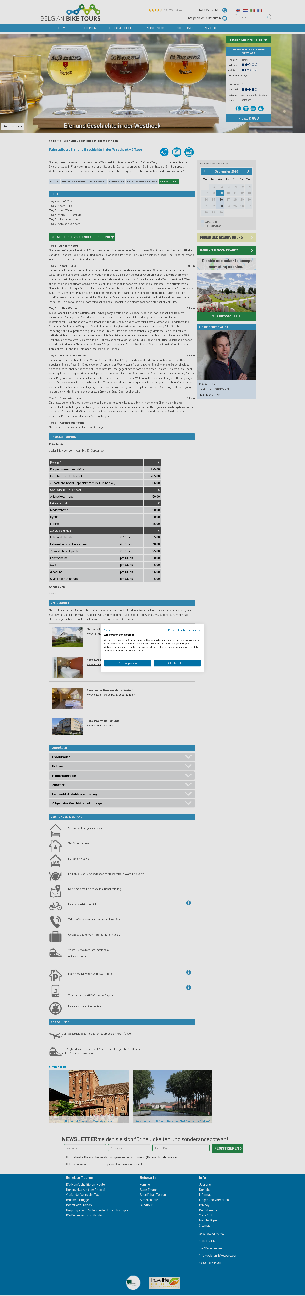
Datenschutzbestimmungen (184, 630)
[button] (111, 630)
